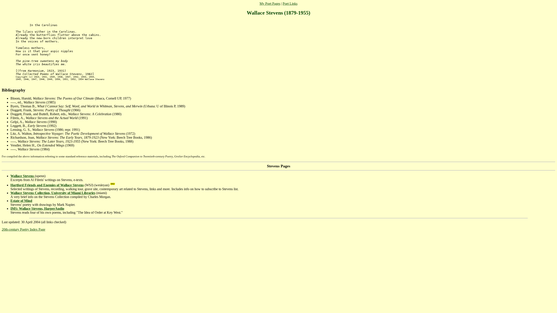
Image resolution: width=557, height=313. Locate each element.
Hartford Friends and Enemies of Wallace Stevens (47, 185)
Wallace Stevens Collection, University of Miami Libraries (52, 193)
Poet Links (290, 3)
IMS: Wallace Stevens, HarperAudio (37, 208)
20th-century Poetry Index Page (23, 229)
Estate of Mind (21, 201)
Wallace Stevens (22, 176)
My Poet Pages (270, 3)
